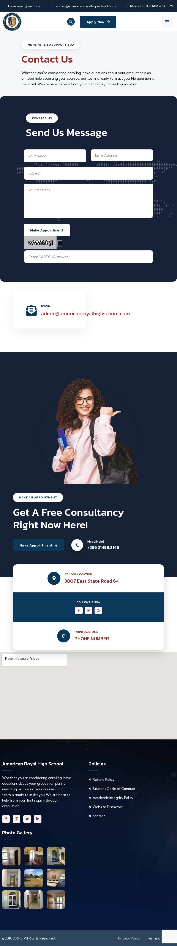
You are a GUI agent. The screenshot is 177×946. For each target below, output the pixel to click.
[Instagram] (16, 819)
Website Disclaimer (108, 807)
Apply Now (96, 21)
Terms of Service (161, 938)
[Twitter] (27, 819)
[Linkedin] (37, 819)
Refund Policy (103, 779)
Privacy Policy (129, 938)
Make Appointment (35, 545)
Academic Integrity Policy (113, 798)
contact (99, 816)
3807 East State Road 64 (92, 581)
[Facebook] (6, 819)
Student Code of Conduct (114, 788)
